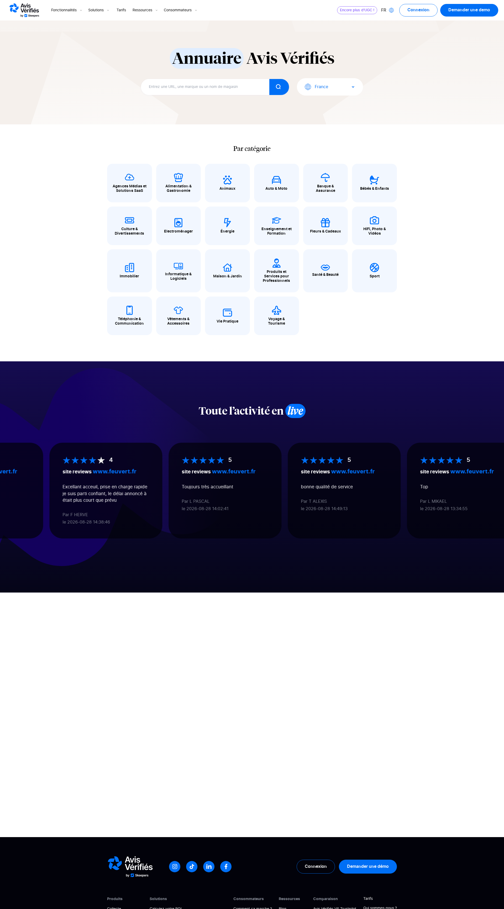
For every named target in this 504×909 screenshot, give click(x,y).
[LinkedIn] (208, 866)
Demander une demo (469, 10)
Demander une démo (368, 866)
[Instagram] (174, 866)
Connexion (418, 10)
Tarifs (121, 10)
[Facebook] (226, 866)
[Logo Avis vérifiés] (24, 10)
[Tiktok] (191, 866)
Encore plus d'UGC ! (357, 10)
